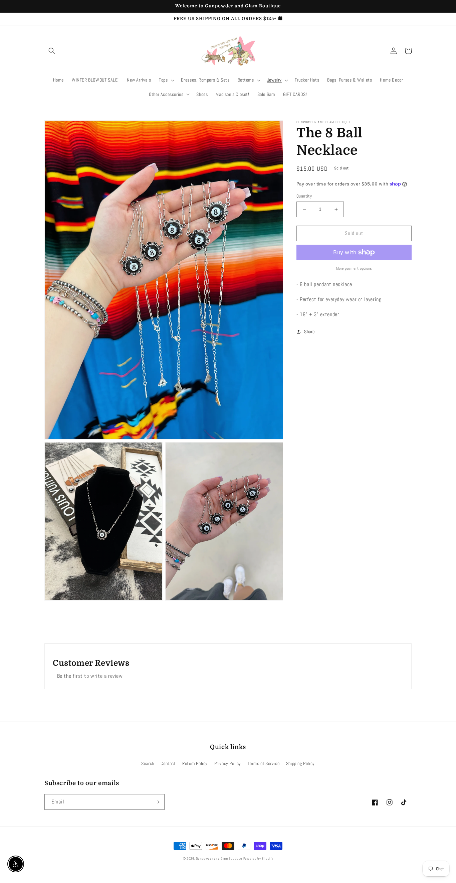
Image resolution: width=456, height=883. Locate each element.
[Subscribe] (157, 802)
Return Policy (195, 763)
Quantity (304, 196)
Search (147, 763)
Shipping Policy (300, 763)
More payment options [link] (354, 268)
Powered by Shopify (258, 858)
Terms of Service (264, 763)
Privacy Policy (227, 763)
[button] (51, 50)
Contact (168, 763)
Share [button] (309, 332)
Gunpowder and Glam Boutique (219, 858)
